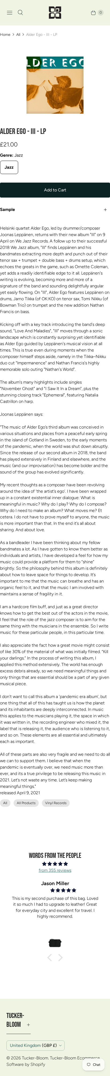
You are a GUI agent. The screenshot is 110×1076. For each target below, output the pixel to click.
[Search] (20, 12)
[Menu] (9, 12)
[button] (51, 957)
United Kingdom (33, 1045)
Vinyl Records (55, 803)
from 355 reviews (55, 870)
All (18, 34)
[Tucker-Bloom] (55, 12)
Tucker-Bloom (35, 1057)
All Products (26, 803)
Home (5, 34)
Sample (7, 209)
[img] (55, 864)
